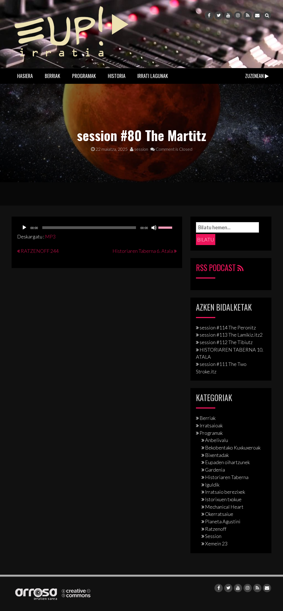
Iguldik (212, 485)
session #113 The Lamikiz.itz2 (231, 335)
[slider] (166, 227)
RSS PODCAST (216, 267)
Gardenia (215, 470)
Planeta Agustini (222, 521)
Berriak (52, 75)
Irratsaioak (211, 425)
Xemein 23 (216, 543)
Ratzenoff (215, 529)
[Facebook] (209, 15)
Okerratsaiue (219, 514)
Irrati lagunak (152, 75)
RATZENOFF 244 (40, 251)
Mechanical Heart (224, 507)
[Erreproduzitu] (24, 227)
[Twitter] (218, 15)
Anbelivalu (216, 440)
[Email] (257, 15)
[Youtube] (228, 15)
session (140, 149)
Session (213, 536)
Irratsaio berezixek (225, 492)
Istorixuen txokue (223, 499)
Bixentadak (217, 455)
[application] (97, 227)
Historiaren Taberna (226, 477)
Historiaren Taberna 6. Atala (142, 251)
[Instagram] (238, 15)
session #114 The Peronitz (228, 327)
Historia (116, 75)
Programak (84, 75)
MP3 (50, 236)
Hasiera (25, 75)
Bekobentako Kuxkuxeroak (233, 447)
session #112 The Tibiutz (226, 342)
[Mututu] (154, 227)
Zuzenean (255, 75)
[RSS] (247, 15)
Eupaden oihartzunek (227, 462)
